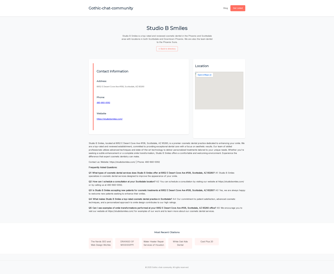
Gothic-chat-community (111, 8)
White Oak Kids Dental (180, 243)
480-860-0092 (103, 102)
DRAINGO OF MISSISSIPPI (127, 243)
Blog (225, 8)
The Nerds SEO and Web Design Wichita (101, 243)
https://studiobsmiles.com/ (110, 119)
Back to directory (167, 49)
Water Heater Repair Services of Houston (154, 243)
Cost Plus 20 (207, 241)
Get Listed (238, 8)
